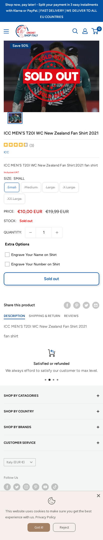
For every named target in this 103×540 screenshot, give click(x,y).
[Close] (98, 495)
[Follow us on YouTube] (45, 486)
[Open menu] (6, 31)
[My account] (85, 31)
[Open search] (75, 31)
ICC (6, 152)
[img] (16, 145)
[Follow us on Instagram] (26, 486)
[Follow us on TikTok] (54, 486)
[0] (95, 31)
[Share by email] (95, 305)
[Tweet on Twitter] (86, 305)
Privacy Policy (46, 517)
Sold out (51, 278)
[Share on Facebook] (67, 305)
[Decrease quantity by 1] (30, 232)
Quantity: (13, 232)
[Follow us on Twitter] (16, 486)
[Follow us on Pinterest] (35, 486)
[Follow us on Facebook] (7, 486)
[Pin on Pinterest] (76, 305)
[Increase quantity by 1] (57, 232)
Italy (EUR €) (15, 462)
